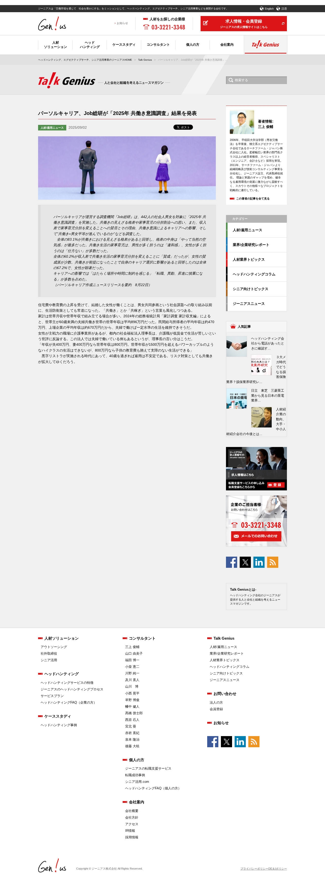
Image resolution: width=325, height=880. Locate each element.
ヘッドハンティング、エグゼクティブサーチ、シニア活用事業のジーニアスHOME (85, 59)
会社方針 (131, 817)
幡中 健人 (132, 706)
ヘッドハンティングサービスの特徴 (67, 683)
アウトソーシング (54, 647)
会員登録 (216, 709)
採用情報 (131, 837)
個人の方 (136, 760)
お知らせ (122, 23)
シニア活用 (49, 660)
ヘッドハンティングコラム (254, 274)
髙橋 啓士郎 (134, 713)
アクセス (131, 824)
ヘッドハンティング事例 (59, 725)
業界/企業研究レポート (251, 245)
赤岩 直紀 (132, 733)
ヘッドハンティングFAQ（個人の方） (153, 788)
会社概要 (131, 811)
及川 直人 (132, 680)
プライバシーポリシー (254, 868)
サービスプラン (52, 696)
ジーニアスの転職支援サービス (148, 768)
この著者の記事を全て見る (253, 198)
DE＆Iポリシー (277, 868)
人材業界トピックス (249, 259)
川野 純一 (132, 673)
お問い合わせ (225, 693)
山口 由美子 (134, 653)
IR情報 (130, 831)
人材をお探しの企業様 (167, 19)
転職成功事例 (135, 775)
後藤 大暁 (132, 746)
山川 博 (131, 686)
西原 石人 (132, 720)
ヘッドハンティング (61, 674)
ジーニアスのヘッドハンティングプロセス (72, 689)
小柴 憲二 (132, 667)
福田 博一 (132, 660)
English (269, 8)
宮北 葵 (130, 726)
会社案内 (136, 802)
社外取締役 (49, 653)
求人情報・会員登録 (244, 23)
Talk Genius (145, 59)
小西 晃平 (132, 693)
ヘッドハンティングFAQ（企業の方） (69, 702)
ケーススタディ (57, 716)
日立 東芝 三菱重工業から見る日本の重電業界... (267, 395)
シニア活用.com (137, 782)
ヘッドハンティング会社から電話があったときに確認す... (267, 343)
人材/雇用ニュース (52, 127)
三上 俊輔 (132, 647)
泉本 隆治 (132, 739)
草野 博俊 (132, 700)
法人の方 (216, 702)
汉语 (284, 8)
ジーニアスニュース (249, 304)
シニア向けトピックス (250, 289)
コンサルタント (142, 638)
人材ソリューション (61, 638)
